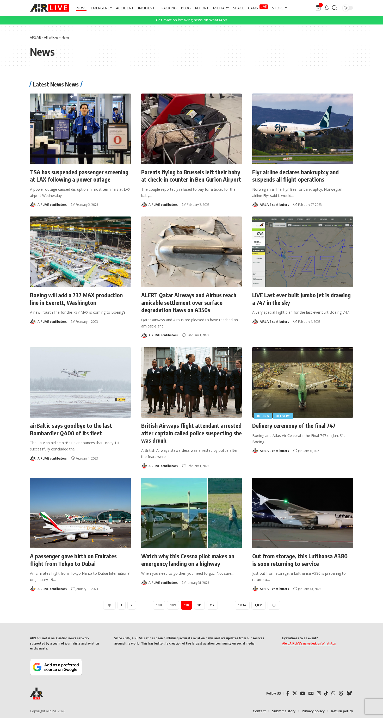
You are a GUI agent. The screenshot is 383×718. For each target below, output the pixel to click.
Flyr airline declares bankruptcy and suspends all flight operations (295, 175)
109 (173, 605)
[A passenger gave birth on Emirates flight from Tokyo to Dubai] (80, 513)
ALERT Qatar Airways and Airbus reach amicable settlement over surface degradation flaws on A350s (188, 302)
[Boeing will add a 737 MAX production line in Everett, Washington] (80, 251)
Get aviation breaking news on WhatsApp (191, 19)
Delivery (283, 416)
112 (212, 605)
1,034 (242, 605)
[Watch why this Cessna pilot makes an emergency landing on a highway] (191, 513)
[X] (294, 693)
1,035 (258, 605)
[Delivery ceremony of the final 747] (302, 382)
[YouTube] (303, 693)
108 (159, 605)
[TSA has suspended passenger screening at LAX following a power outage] (80, 129)
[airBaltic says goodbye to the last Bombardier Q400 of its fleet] (80, 382)
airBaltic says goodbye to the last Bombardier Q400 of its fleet (71, 429)
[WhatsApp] (333, 693)
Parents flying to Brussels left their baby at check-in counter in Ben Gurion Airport (191, 175)
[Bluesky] (349, 693)
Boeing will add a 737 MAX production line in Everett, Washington (76, 298)
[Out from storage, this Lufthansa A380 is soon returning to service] (302, 513)
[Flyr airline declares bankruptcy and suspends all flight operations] (302, 129)
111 (199, 605)
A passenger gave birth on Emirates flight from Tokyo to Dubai (73, 559)
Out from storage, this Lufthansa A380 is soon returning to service (300, 559)
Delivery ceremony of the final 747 (294, 425)
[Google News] (311, 693)
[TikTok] (326, 693)
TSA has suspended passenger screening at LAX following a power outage (79, 175)
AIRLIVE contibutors (52, 204)
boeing (263, 416)
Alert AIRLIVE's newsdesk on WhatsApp (309, 643)
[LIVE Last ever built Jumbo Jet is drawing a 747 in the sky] (302, 251)
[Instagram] (319, 693)
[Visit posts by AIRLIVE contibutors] (33, 204)
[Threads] (341, 693)
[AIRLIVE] (49, 8)
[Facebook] (288, 693)
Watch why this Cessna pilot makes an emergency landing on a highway (187, 559)
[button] (334, 7)
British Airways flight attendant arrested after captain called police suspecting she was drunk (191, 433)
